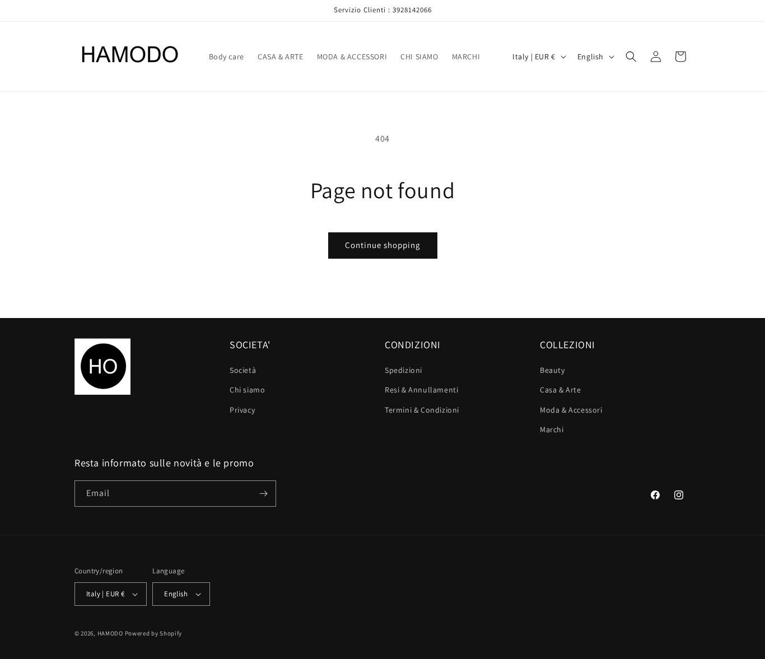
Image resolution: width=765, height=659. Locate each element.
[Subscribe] (263, 493)
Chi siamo (247, 390)
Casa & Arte (560, 390)
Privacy (242, 410)
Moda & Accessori (571, 410)
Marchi (552, 429)
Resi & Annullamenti (421, 390)
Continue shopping (383, 245)
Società (243, 370)
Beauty (552, 370)
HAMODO (110, 633)
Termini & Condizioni (422, 410)
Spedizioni (403, 370)
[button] (631, 56)
